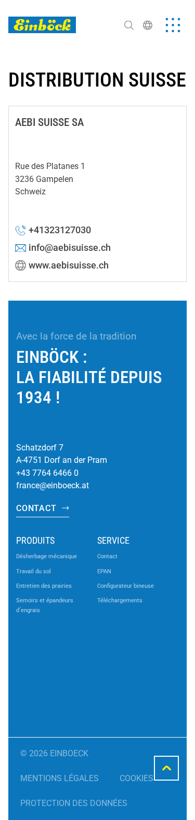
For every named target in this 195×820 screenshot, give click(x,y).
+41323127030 (60, 230)
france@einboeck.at (52, 485)
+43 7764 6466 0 (47, 473)
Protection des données (73, 803)
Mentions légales (59, 778)
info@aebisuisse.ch (70, 248)
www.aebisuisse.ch (69, 265)
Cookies (136, 778)
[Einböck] (42, 25)
